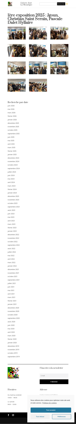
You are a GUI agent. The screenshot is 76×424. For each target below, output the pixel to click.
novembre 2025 (13, 126)
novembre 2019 (13, 349)
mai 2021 (11, 290)
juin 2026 (11, 106)
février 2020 (12, 339)
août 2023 (11, 210)
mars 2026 (11, 113)
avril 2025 (11, 144)
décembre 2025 (13, 123)
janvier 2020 (12, 343)
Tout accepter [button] (51, 410)
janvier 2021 (12, 304)
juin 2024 (11, 175)
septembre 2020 (14, 318)
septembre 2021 (14, 280)
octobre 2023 (12, 203)
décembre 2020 (13, 308)
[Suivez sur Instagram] (13, 415)
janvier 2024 (12, 193)
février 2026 (12, 116)
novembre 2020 (13, 311)
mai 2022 (11, 255)
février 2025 (12, 151)
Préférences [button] (62, 416)
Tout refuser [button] (40, 416)
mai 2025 (11, 140)
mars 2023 (11, 224)
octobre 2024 (12, 165)
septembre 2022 (14, 245)
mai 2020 (11, 329)
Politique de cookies (49, 403)
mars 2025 (11, 147)
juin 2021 (11, 287)
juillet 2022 (12, 252)
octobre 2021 (12, 276)
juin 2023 (11, 214)
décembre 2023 (13, 196)
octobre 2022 (12, 242)
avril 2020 (11, 332)
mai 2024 (11, 179)
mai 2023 (11, 217)
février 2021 (12, 301)
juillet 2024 (12, 172)
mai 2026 (11, 109)
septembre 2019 (14, 357)
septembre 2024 (14, 168)
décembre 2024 (13, 158)
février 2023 (12, 228)
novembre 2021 (13, 273)
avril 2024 (11, 182)
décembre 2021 (13, 269)
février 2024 (12, 189)
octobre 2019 (12, 353)
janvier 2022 (12, 266)
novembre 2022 (13, 238)
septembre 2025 (14, 134)
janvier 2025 (12, 154)
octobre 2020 (12, 315)
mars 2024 (11, 186)
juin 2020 (11, 325)
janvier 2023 (12, 231)
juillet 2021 (12, 283)
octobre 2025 (12, 130)
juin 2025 (11, 137)
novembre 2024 (13, 161)
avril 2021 (11, 294)
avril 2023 (11, 221)
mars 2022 (11, 262)
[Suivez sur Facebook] (8, 415)
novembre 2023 (13, 200)
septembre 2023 (14, 207)
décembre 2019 (13, 346)
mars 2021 (11, 297)
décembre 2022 (13, 234)
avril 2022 (11, 259)
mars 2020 (11, 336)
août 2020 (11, 322)
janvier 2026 (12, 120)
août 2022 (11, 248)
